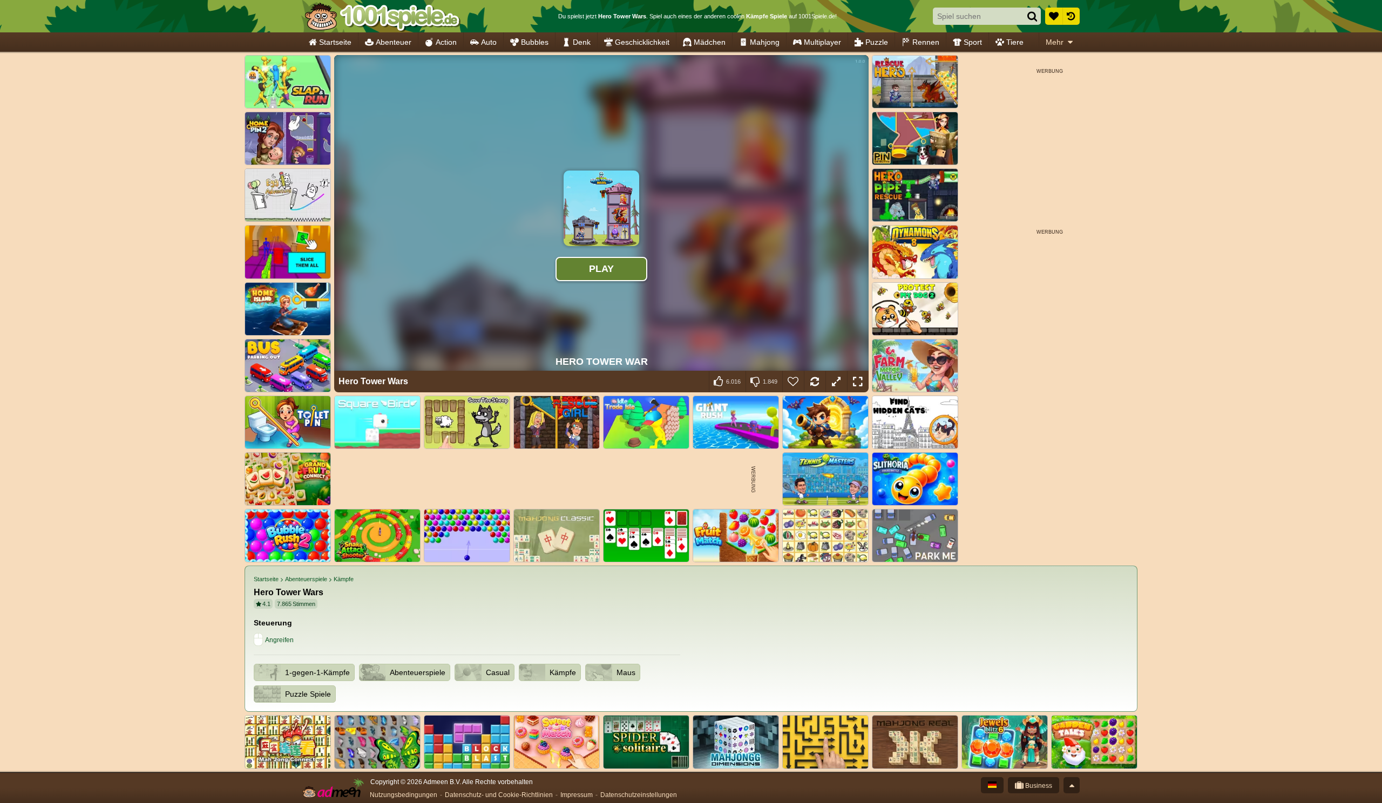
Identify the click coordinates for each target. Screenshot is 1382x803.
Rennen (925, 42)
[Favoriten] (1053, 16)
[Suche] (1032, 16)
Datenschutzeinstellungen (638, 795)
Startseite (335, 42)
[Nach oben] (1071, 785)
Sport (973, 42)
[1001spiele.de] (382, 16)
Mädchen (710, 42)
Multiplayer (822, 42)
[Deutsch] (992, 785)
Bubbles (534, 42)
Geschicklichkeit (642, 42)
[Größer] (836, 381)
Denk (582, 42)
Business (1038, 786)
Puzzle (876, 42)
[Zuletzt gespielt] (1071, 16)
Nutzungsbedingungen (403, 795)
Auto (489, 42)
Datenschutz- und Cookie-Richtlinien (499, 795)
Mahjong (765, 42)
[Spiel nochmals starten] (814, 381)
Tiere (1015, 42)
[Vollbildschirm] (858, 381)
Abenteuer (393, 42)
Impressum (576, 795)
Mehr (1054, 42)
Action (446, 42)
